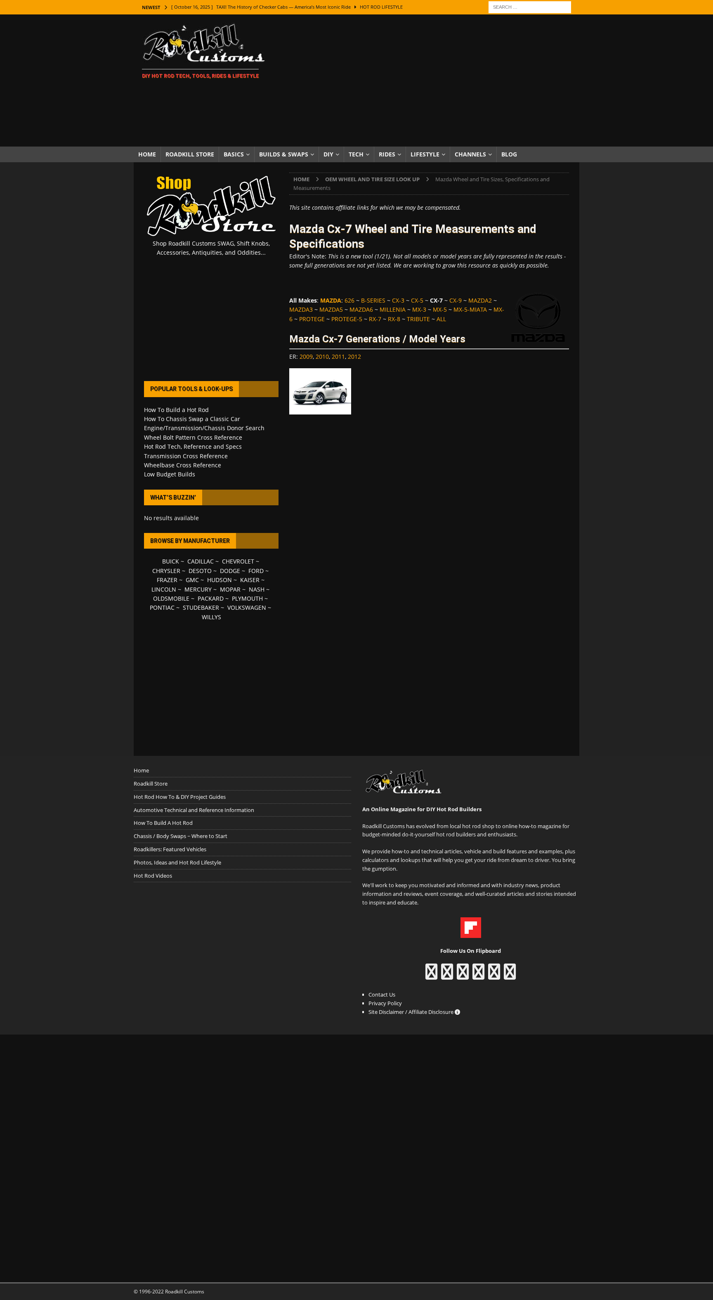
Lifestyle (425, 154)
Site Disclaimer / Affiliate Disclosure (411, 1012)
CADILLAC (200, 561)
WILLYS (211, 617)
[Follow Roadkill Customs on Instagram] (447, 975)
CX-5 (417, 300)
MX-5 (440, 309)
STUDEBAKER (201, 607)
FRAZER (167, 580)
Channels (470, 154)
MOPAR (230, 589)
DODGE (230, 571)
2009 (306, 356)
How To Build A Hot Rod (163, 822)
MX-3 (419, 309)
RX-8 (394, 319)
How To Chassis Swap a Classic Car (192, 419)
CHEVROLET (238, 561)
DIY (328, 154)
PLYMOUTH (247, 598)
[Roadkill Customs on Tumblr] (478, 975)
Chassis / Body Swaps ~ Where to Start (180, 836)
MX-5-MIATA (470, 309)
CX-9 (455, 300)
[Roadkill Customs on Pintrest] (463, 975)
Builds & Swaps (283, 154)
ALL (441, 319)
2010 (322, 356)
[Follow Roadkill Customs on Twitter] (494, 975)
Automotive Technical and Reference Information (194, 810)
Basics (234, 154)
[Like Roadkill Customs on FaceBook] (431, 975)
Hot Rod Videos (153, 875)
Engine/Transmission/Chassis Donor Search (204, 428)
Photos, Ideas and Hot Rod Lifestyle (177, 862)
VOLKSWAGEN (246, 607)
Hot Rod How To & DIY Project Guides (180, 796)
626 (349, 300)
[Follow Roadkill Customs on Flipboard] (470, 933)
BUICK (170, 561)
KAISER (250, 580)
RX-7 (375, 319)
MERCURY (198, 589)
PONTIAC (162, 607)
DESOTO (200, 571)
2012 (354, 356)
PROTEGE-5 (346, 319)
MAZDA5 (331, 309)
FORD (256, 571)
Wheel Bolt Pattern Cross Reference (193, 437)
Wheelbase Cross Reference (182, 465)
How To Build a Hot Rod (176, 410)
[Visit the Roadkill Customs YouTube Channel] (510, 975)
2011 (338, 356)
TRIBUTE (418, 319)
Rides (387, 154)
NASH (256, 589)
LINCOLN (163, 589)
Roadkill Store (189, 154)
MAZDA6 (361, 309)
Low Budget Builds (169, 474)
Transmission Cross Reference (186, 456)
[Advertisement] (428, 80)
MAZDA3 (301, 309)
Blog (509, 154)
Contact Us (381, 994)
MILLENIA (393, 309)
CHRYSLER (166, 571)
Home (147, 154)
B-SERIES (373, 300)
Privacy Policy (385, 1003)
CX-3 (398, 300)
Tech (356, 154)
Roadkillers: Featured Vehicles (170, 849)
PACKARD (211, 598)
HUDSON (219, 580)
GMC (192, 580)
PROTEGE (312, 319)
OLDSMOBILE (171, 598)
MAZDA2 (480, 300)
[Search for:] (530, 6)
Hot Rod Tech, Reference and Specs (193, 446)
